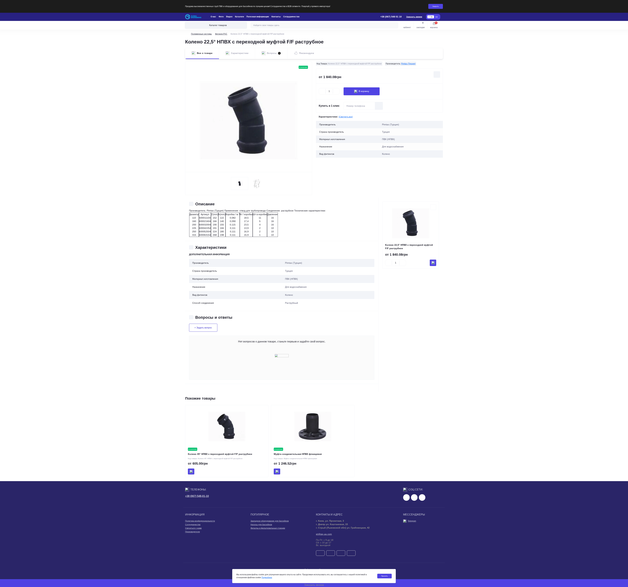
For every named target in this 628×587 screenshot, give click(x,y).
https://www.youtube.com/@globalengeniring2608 (422, 497)
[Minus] (322, 91)
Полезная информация (257, 17)
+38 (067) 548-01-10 (197, 496)
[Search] (395, 25)
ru (432, 17)
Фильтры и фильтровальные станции (268, 528)
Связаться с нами (193, 528)
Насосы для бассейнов (261, 524)
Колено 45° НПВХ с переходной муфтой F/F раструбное (220, 454)
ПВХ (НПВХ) (291, 279)
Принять (384, 576)
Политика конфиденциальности (200, 521)
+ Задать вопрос (203, 327)
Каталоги (239, 17)
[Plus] (336, 91)
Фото (221, 17)
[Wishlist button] (437, 74)
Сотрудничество (291, 17)
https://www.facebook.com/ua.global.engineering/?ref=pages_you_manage (406, 497)
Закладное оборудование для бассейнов (270, 521)
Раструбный (291, 303)
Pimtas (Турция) (408, 64)
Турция (289, 271)
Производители (192, 532)
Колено (289, 295)
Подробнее (267, 577)
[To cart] (433, 263)
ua (436, 17)
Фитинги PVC (221, 34)
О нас (213, 17)
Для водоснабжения (296, 287)
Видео (229, 17)
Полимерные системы (201, 34)
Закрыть (435, 6)
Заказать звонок (414, 17)
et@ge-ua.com (324, 534)
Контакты (276, 17)
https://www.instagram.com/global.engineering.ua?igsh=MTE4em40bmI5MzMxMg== (414, 497)
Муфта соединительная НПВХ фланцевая (298, 454)
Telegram (412, 521)
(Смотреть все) (346, 117)
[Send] (379, 106)
